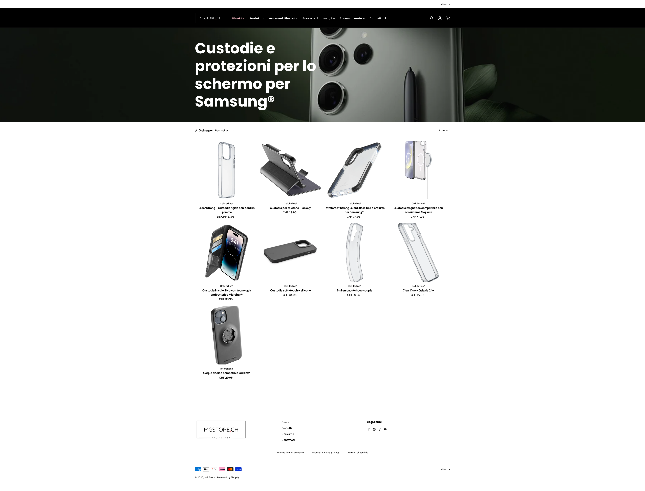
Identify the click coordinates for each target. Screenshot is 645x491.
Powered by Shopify (228, 477)
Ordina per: (206, 130)
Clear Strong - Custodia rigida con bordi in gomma (227, 210)
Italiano (443, 4)
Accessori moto (351, 18)
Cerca (285, 422)
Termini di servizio (358, 452)
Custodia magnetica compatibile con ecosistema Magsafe (418, 210)
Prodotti (255, 18)
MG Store (209, 477)
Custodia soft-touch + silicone (290, 290)
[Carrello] (448, 18)
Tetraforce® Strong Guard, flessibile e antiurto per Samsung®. (354, 210)
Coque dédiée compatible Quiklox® (226, 373)
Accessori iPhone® (282, 18)
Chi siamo (288, 434)
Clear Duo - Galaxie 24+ (418, 290)
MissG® (237, 18)
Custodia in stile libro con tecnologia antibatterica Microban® (226, 292)
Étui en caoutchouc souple (354, 290)
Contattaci (378, 18)
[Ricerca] (432, 18)
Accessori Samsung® (317, 18)
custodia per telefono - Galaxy (290, 208)
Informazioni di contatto (290, 452)
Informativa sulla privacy (325, 452)
